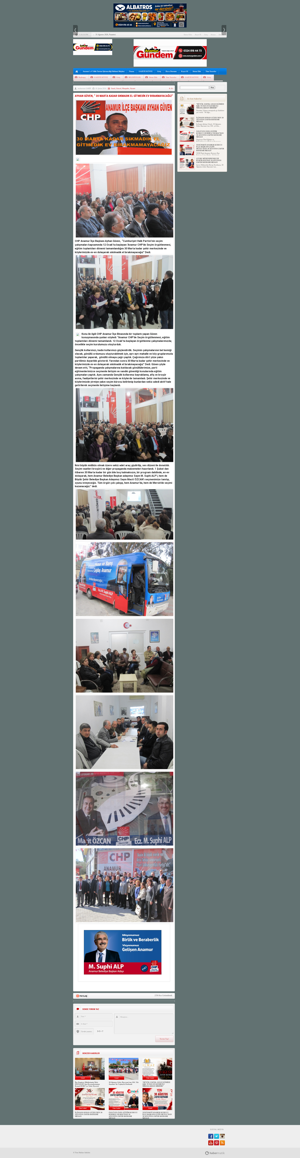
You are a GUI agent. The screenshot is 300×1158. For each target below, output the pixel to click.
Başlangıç (82, 77)
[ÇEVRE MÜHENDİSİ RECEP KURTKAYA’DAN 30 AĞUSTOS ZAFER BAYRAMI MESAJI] (187, 168)
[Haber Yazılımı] (218, 1153)
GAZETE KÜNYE (145, 71)
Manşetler (125, 88)
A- (170, 88)
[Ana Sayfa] (76, 71)
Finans (131, 71)
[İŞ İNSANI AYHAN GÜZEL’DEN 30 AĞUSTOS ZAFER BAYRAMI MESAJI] (187, 127)
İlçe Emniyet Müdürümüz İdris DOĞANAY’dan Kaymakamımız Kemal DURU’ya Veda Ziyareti (87, 1084)
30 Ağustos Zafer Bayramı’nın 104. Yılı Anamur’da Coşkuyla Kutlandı (123, 1083)
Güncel (118, 88)
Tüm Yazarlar (211, 71)
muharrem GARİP (84, 88)
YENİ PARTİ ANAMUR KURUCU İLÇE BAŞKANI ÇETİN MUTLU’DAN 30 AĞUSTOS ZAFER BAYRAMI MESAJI (157, 1115)
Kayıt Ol (198, 35)
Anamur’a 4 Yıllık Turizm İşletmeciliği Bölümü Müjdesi (103, 71)
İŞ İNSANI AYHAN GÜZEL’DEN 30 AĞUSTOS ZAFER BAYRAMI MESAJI (88, 1114)
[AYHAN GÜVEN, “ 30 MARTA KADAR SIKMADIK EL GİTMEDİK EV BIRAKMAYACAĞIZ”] (124, 156)
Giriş (206, 35)
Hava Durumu (171, 71)
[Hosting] (207, 1153)
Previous (75, 30)
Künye (213, 35)
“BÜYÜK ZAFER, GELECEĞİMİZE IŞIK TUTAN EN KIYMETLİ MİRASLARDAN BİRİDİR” (156, 1084)
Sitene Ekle (188, 35)
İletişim (221, 35)
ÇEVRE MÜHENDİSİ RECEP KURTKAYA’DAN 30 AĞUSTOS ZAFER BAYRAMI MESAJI (208, 160)
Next (224, 30)
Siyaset (132, 88)
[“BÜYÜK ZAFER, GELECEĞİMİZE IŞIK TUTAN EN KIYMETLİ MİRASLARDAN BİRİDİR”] (187, 114)
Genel (113, 88)
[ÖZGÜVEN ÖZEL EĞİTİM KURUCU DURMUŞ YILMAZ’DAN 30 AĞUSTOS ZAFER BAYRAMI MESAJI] (187, 141)
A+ (172, 88)
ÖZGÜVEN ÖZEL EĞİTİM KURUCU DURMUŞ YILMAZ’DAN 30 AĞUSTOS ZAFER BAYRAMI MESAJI (123, 1115)
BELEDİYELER (135, 77)
